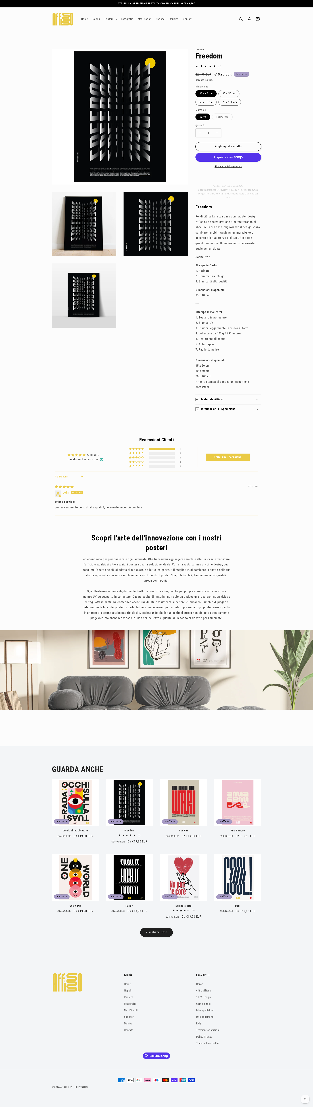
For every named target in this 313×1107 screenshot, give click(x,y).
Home (127, 984)
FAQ (198, 1023)
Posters (128, 997)
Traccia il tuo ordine (207, 1043)
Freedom (129, 830)
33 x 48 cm (206, 93)
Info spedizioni (204, 1010)
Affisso (63, 1087)
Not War (183, 830)
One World (75, 905)
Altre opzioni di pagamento (228, 166)
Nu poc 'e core (183, 905)
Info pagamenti (205, 1016)
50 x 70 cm (206, 102)
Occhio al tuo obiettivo (75, 830)
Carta (202, 117)
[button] (110, 19)
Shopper (129, 1016)
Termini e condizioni (208, 1030)
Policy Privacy (204, 1036)
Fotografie (130, 1003)
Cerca (199, 984)
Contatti (128, 1030)
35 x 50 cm (229, 93)
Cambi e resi (203, 1003)
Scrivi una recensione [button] (227, 457)
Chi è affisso (203, 990)
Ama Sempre (238, 830)
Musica (128, 1023)
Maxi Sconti (131, 1010)
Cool (237, 905)
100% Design (203, 997)
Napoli (128, 990)
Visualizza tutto (156, 932)
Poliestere (223, 117)
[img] (64, 487)
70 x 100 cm (229, 102)
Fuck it (129, 905)
